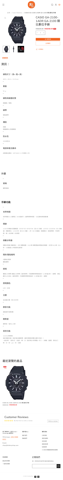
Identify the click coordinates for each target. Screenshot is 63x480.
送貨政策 (44, 441)
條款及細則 (45, 438)
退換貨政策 (45, 444)
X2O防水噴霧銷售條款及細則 (50, 450)
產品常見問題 (6, 461)
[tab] (5, 58)
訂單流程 (44, 435)
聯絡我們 (24, 438)
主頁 (8, 13)
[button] (3, 5)
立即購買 (47, 43)
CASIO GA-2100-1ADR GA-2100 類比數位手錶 (17, 383)
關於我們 (24, 435)
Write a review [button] (53, 421)
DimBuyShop (30, 476)
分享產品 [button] (40, 49)
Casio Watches (17, 13)
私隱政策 (44, 447)
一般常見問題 (6, 464)
